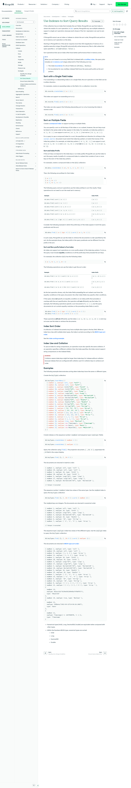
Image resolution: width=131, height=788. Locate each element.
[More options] (102, 21)
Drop (19, 54)
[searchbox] (92, 11)
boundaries (59, 66)
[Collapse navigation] (38, 785)
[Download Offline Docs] (33, 785)
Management (6, 31)
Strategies (71, 16)
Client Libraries (7, 35)
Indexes (64, 16)
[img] (114, 24)
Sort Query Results (25, 78)
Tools (4, 39)
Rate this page (117, 21)
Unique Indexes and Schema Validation (28, 85)
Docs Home (47, 16)
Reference (21, 88)
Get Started (122, 4)
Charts (18, 128)
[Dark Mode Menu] (127, 11)
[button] (94, 4)
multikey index (90, 59)
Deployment (5, 22)
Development (56, 16)
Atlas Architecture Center (6, 45)
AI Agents (18, 146)
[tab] (18, 11)
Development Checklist (22, 117)
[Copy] (105, 91)
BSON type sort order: (71, 544)
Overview (18, 25)
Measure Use (21, 68)
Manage (20, 65)
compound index (55, 123)
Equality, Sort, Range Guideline (25, 74)
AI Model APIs (19, 141)
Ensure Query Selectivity (27, 81)
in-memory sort (58, 62)
